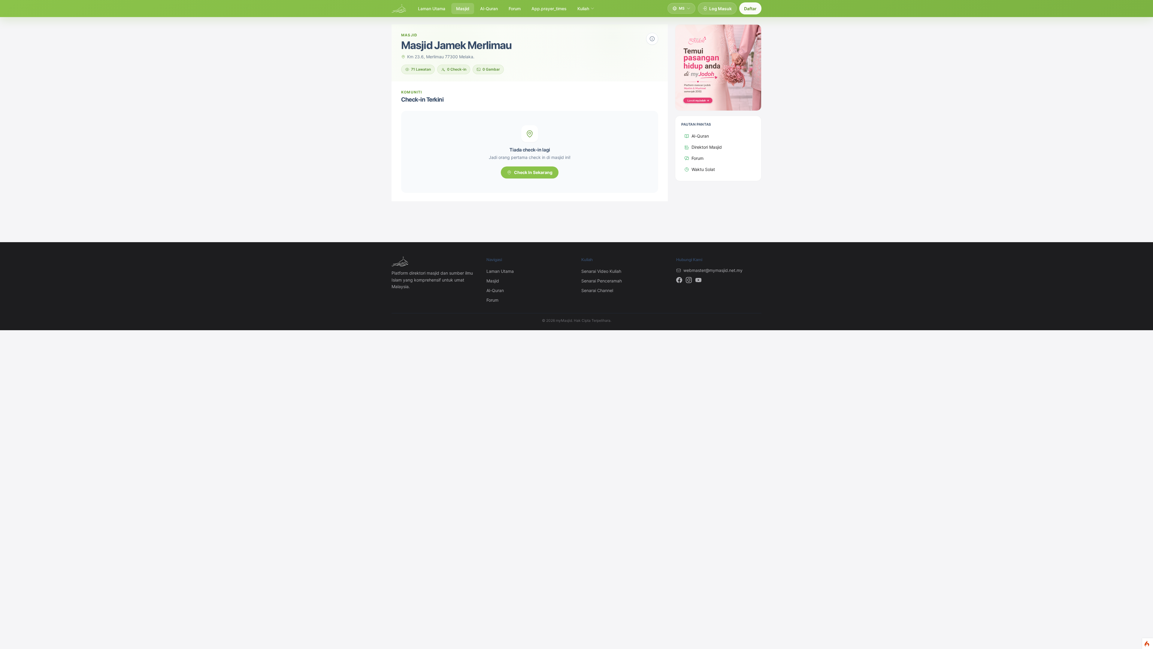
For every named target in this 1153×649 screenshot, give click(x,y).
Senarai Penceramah (601, 280)
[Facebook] (679, 280)
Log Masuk (720, 8)
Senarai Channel (597, 290)
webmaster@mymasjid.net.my (713, 270)
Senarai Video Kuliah (601, 271)
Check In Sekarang (533, 172)
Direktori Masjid (706, 147)
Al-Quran (489, 8)
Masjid (462, 8)
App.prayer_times (549, 8)
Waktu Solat (703, 169)
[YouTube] (698, 280)
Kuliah (583, 8)
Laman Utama (431, 8)
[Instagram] (689, 280)
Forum (515, 8)
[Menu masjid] (652, 39)
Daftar (750, 8)
